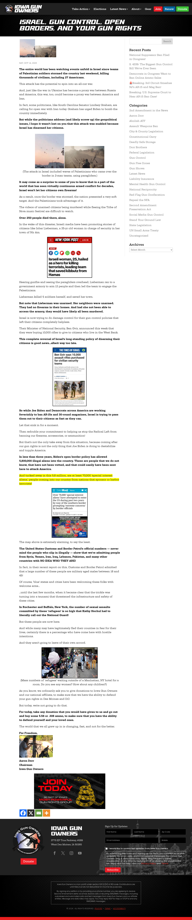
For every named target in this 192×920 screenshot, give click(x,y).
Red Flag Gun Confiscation (147, 194)
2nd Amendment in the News (148, 110)
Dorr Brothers (138, 147)
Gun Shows (136, 168)
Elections (100, 8)
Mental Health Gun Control (147, 184)
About (136, 8)
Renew (169, 8)
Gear (148, 8)
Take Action (80, 8)
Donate (182, 8)
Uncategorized (138, 235)
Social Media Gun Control (146, 214)
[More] (46, 813)
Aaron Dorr (136, 115)
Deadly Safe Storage (142, 142)
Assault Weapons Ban (143, 126)
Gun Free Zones (139, 163)
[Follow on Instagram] (71, 853)
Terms (164, 863)
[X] (30, 813)
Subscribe (112, 869)
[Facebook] (23, 813)
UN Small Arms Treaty (144, 230)
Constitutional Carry (142, 136)
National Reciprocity (143, 189)
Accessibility (119, 908)
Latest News (118, 8)
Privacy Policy (148, 863)
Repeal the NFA (139, 200)
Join (158, 8)
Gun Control (137, 157)
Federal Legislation (141, 152)
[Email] (38, 813)
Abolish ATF (137, 120)
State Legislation (140, 225)
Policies (98, 908)
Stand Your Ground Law (145, 219)
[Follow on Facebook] (54, 853)
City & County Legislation (146, 131)
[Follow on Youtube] (79, 853)
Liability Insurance (141, 178)
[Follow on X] (63, 853)
